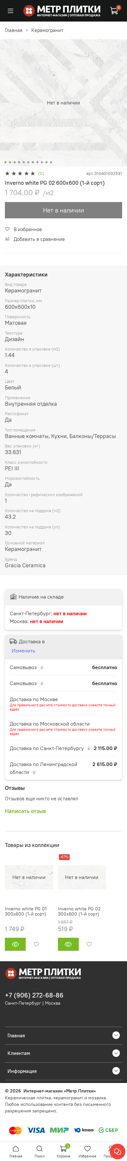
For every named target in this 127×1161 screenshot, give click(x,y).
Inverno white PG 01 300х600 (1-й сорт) (26, 911)
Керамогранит (47, 30)
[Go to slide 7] (33, 162)
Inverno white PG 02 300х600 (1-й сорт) (79, 911)
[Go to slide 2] (10, 162)
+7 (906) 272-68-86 (34, 995)
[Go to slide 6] (28, 162)
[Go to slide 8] (37, 162)
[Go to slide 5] (24, 162)
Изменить (23, 650)
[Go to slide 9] (42, 162)
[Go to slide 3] (15, 162)
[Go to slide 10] (47, 162)
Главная (13, 30)
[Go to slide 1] (6, 162)
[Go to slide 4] (19, 162)
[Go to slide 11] (51, 162)
